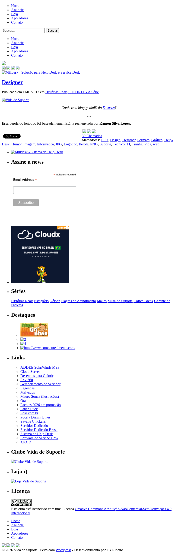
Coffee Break (143, 301)
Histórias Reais (56, 92)
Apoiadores (19, 18)
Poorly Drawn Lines (35, 417)
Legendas (27, 388)
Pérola (83, 144)
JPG (59, 144)
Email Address (25, 180)
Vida (147, 144)
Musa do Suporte (120, 301)
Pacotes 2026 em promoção (40, 405)
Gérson (55, 301)
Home (15, 6)
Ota (23, 401)
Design (115, 140)
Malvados (27, 392)
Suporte (105, 144)
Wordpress (63, 550)
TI (128, 144)
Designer (12, 82)
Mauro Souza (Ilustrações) (39, 396)
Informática (45, 144)
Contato (17, 22)
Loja (14, 14)
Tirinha (137, 144)
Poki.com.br (29, 413)
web (156, 144)
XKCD (25, 442)
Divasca (109, 108)
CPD (104, 140)
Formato (143, 140)
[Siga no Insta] (4, 68)
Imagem (29, 144)
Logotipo (70, 144)
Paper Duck (29, 409)
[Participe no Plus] (13, 546)
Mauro (102, 301)
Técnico (119, 144)
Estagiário (41, 301)
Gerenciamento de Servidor (40, 384)
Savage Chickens (33, 421)
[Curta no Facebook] (8, 68)
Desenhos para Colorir (36, 376)
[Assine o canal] (17, 68)
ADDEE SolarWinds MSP (40, 367)
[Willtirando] (23, 339)
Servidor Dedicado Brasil (38, 430)
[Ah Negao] (23, 344)
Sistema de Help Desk (36, 434)
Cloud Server (30, 371)
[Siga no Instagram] (17, 546)
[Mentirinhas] (34, 335)
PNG (94, 144)
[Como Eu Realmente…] (47, 348)
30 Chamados (92, 136)
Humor (16, 144)
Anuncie (17, 10)
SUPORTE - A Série (83, 92)
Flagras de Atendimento (78, 301)
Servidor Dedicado (34, 426)
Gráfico (156, 140)
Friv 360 (26, 380)
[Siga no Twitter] (13, 68)
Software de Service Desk (39, 438)
